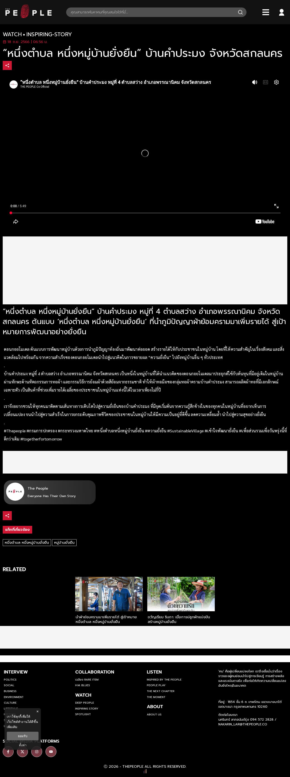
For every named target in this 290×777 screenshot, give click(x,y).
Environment (14, 697)
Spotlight (83, 714)
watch (12, 34)
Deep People (84, 703)
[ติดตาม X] (22, 751)
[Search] (240, 12)
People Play (156, 685)
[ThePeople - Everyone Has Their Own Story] (29, 17)
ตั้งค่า (23, 745)
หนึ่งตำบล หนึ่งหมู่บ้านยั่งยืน (27, 542)
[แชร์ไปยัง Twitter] (26, 65)
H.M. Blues (82, 685)
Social (9, 685)
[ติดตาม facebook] (8, 751)
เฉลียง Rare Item (87, 680)
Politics (10, 680)
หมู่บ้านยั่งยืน (64, 542)
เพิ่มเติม (12, 727)
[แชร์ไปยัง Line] (36, 66)
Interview (16, 672)
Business (10, 691)
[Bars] (265, 12)
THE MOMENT (156, 697)
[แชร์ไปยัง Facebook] (17, 66)
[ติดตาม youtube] (51, 751)
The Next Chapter (160, 691)
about (155, 706)
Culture (10, 703)
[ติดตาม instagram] (36, 751)
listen (154, 672)
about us (154, 714)
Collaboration (94, 672)
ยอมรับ (22, 736)
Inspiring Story (86, 709)
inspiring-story (49, 34)
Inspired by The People (164, 680)
